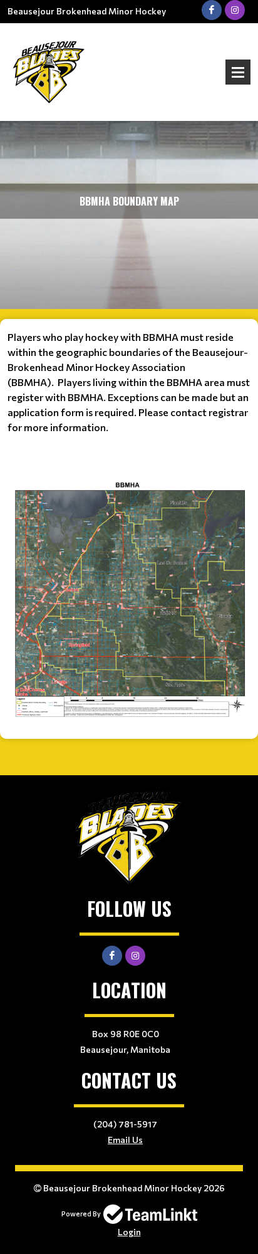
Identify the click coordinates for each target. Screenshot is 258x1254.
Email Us (125, 1139)
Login (129, 1231)
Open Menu (237, 72)
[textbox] (129, 524)
